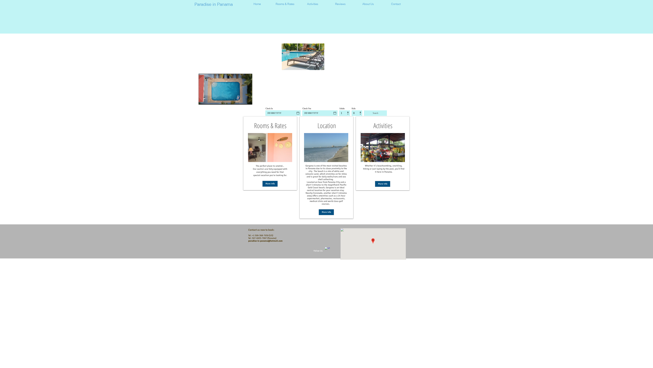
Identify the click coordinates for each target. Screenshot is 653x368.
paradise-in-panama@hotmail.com (265, 241)
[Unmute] (209, 100)
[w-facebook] (327, 249)
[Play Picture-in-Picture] (242, 100)
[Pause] (203, 100)
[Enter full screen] (247, 100)
